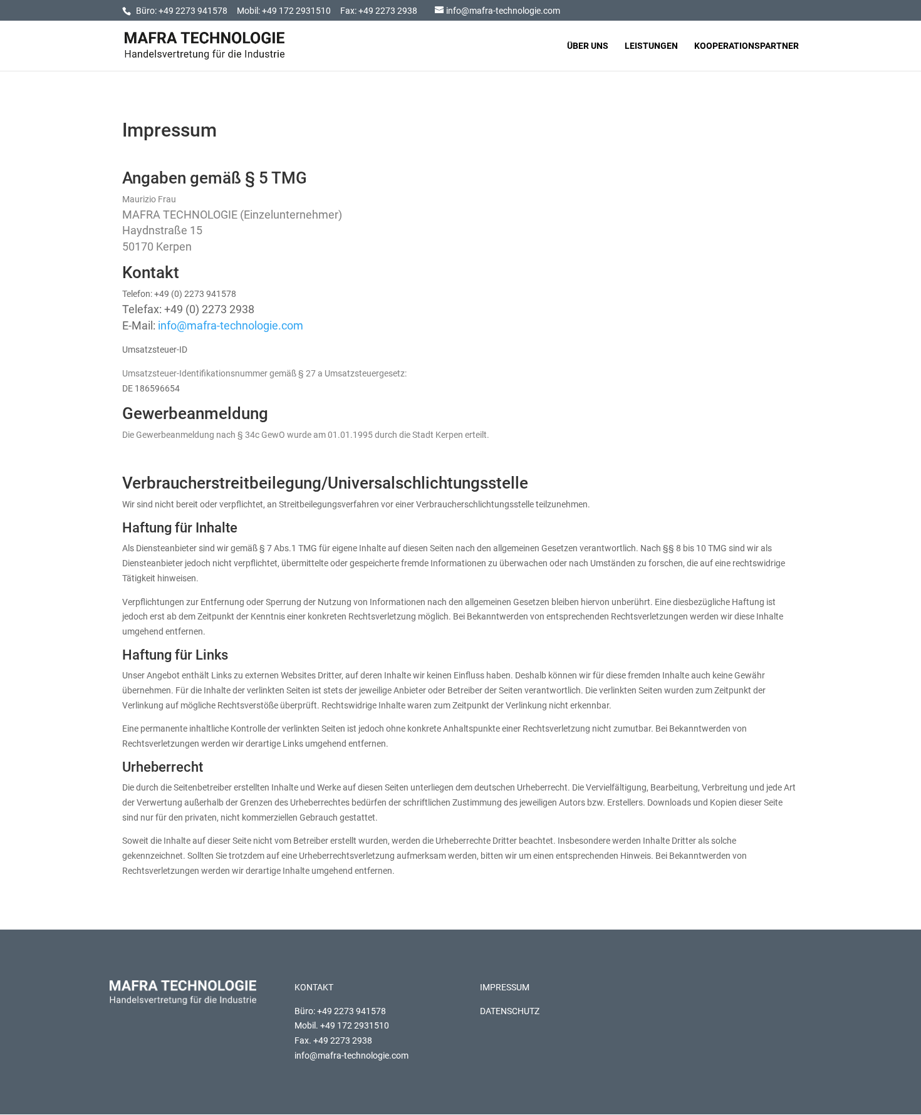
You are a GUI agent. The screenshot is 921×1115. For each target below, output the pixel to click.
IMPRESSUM (504, 987)
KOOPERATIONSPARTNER (746, 46)
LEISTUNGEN (651, 46)
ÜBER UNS (587, 46)
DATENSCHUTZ (509, 1011)
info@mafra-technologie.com (230, 325)
